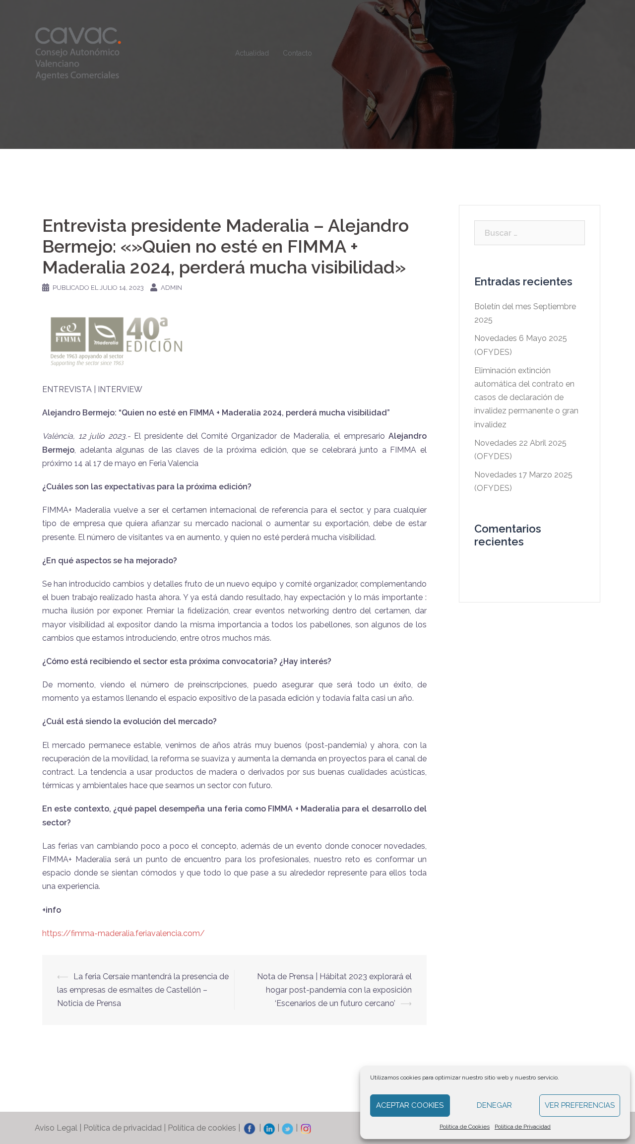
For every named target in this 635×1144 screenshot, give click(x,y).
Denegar (494, 1105)
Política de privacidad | (125, 1128)
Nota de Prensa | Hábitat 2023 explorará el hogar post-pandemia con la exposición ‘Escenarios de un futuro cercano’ (334, 990)
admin (171, 287)
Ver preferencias (580, 1105)
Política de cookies (202, 1128)
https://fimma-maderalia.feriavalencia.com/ (123, 933)
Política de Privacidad (523, 1126)
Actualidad (252, 53)
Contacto (297, 53)
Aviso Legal (56, 1128)
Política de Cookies (465, 1126)
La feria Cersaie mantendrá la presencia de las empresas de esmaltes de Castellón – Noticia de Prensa (143, 990)
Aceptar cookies (410, 1105)
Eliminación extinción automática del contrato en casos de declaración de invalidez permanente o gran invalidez (526, 397)
